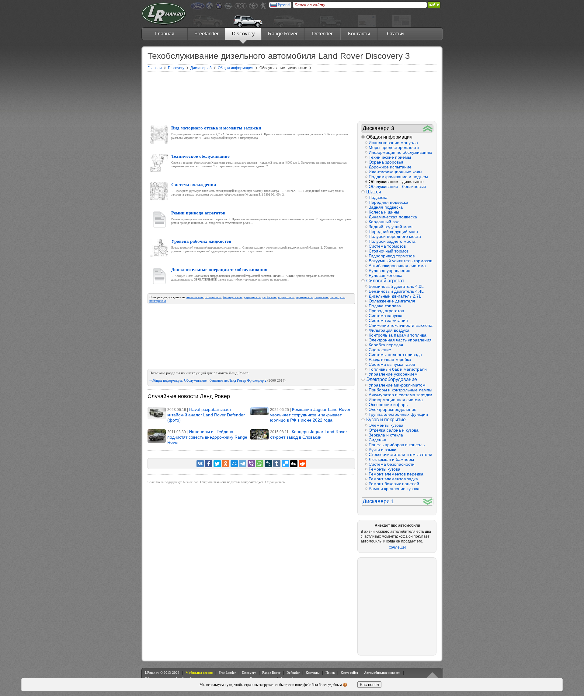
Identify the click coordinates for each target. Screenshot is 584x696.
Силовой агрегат (385, 280)
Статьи (395, 34)
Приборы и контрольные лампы (400, 389)
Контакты (359, 34)
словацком (337, 297)
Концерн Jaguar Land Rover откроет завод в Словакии (308, 434)
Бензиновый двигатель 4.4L (396, 291)
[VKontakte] (200, 463)
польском (321, 297)
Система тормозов (387, 246)
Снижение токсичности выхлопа (401, 325)
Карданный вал (384, 221)
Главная (164, 34)
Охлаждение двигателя (392, 301)
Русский (284, 5)
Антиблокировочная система (397, 265)
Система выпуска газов (392, 364)
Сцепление (380, 349)
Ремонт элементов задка (393, 478)
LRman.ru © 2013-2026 (162, 672)
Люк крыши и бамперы (391, 459)
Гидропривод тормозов (392, 255)
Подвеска (378, 197)
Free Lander (227, 672)
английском (194, 297)
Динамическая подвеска (393, 216)
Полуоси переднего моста (395, 236)
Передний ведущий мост (393, 231)
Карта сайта (349, 672)
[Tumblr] (276, 463)
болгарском (213, 297)
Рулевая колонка (385, 275)
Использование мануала (393, 142)
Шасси (373, 191)
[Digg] (293, 463)
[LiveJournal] (268, 463)
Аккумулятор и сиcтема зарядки (400, 394)
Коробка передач (386, 344)
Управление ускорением (393, 374)
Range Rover (283, 34)
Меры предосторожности (394, 147)
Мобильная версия (199, 672)
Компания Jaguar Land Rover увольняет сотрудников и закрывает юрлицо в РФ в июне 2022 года (310, 414)
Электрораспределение (392, 409)
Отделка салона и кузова (394, 430)
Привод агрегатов (386, 310)
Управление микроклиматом (397, 385)
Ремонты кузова (384, 469)
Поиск (330, 672)
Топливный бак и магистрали (398, 369)
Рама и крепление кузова (394, 488)
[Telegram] (242, 463)
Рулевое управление (389, 270)
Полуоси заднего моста (392, 241)
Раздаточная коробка (390, 359)
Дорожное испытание (390, 166)
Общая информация (389, 137)
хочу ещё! (397, 547)
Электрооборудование (391, 379)
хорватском (286, 297)
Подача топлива (385, 305)
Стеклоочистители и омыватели (400, 454)
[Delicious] (285, 463)
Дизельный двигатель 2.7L (395, 296)
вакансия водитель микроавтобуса (238, 482)
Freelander (206, 34)
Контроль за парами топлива (397, 335)
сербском (269, 297)
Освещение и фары (388, 404)
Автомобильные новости (382, 672)
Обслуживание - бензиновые (397, 186)
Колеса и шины (384, 212)
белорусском (232, 297)
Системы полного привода (395, 354)
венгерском (157, 300)
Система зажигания (388, 320)
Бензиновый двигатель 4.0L (396, 286)
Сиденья (377, 439)
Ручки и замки (382, 449)
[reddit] (302, 463)
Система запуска (385, 315)
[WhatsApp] (259, 463)
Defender (322, 34)
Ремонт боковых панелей (394, 483)
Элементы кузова (386, 425)
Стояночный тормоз (388, 251)
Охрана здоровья (386, 162)
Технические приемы (390, 157)
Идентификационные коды (395, 171)
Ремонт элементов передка (396, 474)
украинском (252, 297)
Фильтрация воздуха (389, 330)
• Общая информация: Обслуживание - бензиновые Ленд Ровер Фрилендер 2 (217, 380)
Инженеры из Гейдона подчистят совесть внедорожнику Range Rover (207, 437)
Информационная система (396, 399)
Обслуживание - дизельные (396, 181)
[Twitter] (217, 463)
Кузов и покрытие (386, 419)
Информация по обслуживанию (400, 152)
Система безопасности (392, 464)
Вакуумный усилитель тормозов (400, 260)
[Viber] (251, 463)
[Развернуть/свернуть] (427, 128)
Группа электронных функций (398, 414)
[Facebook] (208, 463)
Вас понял (369, 684)
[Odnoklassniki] (225, 463)
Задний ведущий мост (391, 226)
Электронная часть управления (400, 339)
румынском (304, 297)
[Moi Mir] (234, 463)
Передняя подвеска (388, 202)
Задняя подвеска (386, 207)
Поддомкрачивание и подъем (398, 176)
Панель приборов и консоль (397, 444)
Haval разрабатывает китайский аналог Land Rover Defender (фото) (206, 414)
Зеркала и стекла (386, 435)
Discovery (243, 34)
